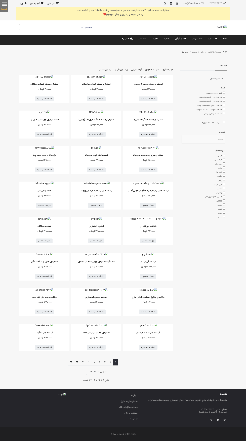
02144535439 (215, 3)
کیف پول (219, 172)
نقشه (220, 209)
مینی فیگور (218, 184)
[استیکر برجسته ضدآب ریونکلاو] (44, 77)
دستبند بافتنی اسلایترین (96, 297)
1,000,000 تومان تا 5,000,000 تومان (209, 105)
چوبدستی (218, 164)
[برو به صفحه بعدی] (77, 362)
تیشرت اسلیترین (96, 226)
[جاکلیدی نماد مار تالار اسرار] (44, 290)
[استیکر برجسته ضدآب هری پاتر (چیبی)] (96, 112)
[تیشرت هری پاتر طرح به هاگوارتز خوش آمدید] (148, 183)
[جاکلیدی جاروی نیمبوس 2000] (96, 325)
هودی (220, 213)
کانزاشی (219, 201)
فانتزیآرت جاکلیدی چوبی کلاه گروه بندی (96, 261)
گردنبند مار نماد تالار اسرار (148, 332)
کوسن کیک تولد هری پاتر (96, 155)
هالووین (219, 176)
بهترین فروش (105, 69)
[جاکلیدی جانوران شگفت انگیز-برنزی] (148, 290)
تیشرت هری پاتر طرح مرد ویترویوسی (96, 190)
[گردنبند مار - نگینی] (44, 325)
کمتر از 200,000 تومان (214, 93)
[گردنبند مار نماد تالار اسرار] (148, 325)
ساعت (219, 205)
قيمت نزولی (136, 69)
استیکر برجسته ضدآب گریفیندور (148, 84)
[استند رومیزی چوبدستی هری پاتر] (148, 148)
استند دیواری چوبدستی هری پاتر (44, 119)
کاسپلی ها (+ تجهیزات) (213, 196)
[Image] (42, 395)
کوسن (220, 155)
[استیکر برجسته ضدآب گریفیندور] (148, 77)
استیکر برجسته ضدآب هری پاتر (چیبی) (96, 119)
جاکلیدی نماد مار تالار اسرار (44, 297)
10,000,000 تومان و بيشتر (213, 113)
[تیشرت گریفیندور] (148, 254)
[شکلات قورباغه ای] (148, 219)
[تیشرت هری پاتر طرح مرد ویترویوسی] (96, 183)
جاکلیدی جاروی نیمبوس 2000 (96, 332)
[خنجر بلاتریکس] (44, 183)
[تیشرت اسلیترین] (96, 219)
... (94, 362)
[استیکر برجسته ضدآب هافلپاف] (96, 77)
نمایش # (102, 372)
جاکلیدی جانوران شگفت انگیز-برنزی (148, 297)
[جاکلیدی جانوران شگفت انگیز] (44, 254)
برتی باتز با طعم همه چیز (44, 155)
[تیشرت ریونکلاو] (44, 219)
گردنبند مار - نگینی (44, 332)
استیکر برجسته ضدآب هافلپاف (96, 84)
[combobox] (205, 78)
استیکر (219, 188)
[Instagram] (177, 4)
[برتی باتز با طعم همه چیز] (44, 148)
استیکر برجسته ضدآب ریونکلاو (44, 84)
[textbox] (221, 139)
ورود (21, 3)
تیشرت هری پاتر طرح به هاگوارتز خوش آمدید (148, 190)
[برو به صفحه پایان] (71, 362)
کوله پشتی (218, 159)
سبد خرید (51, 3)
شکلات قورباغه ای (148, 226)
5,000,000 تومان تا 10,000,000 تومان (209, 109)
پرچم (220, 180)
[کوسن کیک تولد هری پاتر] (96, 148)
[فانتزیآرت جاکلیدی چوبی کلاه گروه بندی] (96, 254)
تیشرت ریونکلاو (44, 226)
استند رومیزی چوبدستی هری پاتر (148, 155)
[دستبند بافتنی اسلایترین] (96, 290)
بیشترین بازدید (121, 69)
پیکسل (219, 168)
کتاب (220, 217)
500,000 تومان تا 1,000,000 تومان (210, 101)
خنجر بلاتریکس (44, 190)
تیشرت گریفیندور (148, 261)
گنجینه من (35, 3)
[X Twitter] (165, 4)
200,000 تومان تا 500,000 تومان (210, 97)
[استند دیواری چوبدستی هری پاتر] (44, 112)
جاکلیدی (219, 192)
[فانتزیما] (222, 27)
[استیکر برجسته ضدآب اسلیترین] (148, 112)
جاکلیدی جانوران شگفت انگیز (44, 261)
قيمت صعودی (151, 69)
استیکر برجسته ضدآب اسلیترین (148, 119)
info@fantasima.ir (191, 3)
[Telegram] (171, 4)
